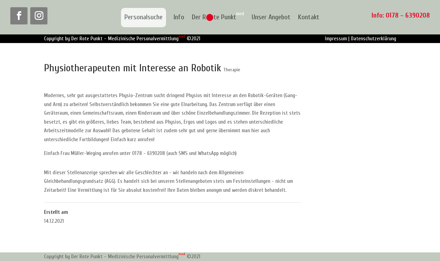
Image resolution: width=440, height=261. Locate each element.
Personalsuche (143, 17)
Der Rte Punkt (218, 17)
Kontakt (308, 17)
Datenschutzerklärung (373, 39)
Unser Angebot (271, 17)
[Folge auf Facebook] (19, 15)
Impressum (336, 39)
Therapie (231, 70)
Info (179, 17)
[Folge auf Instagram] (38, 15)
